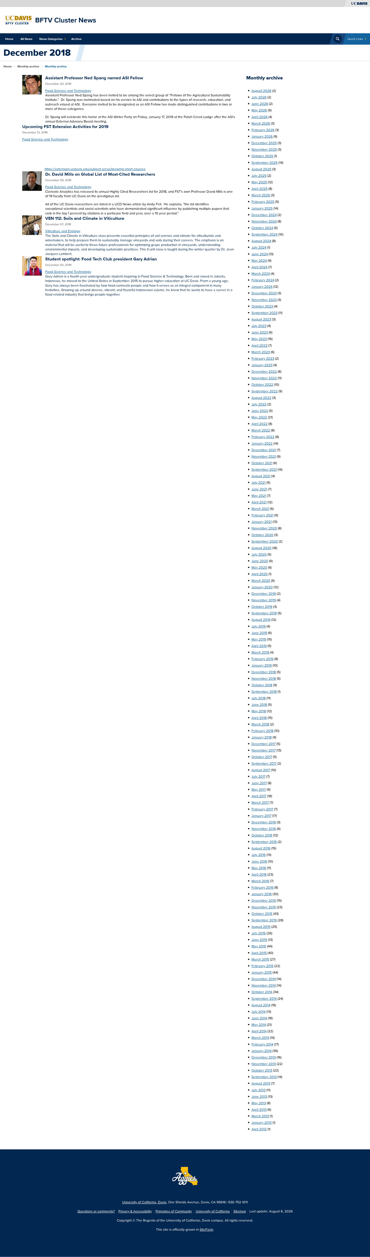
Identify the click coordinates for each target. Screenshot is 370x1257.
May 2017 (258, 789)
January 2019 (261, 665)
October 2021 (261, 462)
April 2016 (259, 874)
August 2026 (261, 90)
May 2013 (258, 1103)
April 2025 (259, 188)
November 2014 (263, 985)
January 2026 (262, 136)
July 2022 (259, 404)
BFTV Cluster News (65, 20)
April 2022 (259, 423)
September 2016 (264, 841)
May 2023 (259, 338)
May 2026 (259, 110)
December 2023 (264, 293)
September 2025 (264, 162)
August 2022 (261, 397)
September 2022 (264, 391)
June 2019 (259, 632)
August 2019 (260, 619)
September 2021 (264, 469)
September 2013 (264, 1076)
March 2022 (260, 430)
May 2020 (259, 567)
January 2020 (262, 587)
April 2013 (259, 1109)
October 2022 (262, 384)
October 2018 (261, 685)
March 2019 (260, 652)
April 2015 (259, 952)
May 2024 (259, 260)
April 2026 (259, 116)
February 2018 (262, 730)
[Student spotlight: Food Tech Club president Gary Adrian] (32, 265)
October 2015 (261, 913)
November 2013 (263, 1063)
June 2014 (259, 1018)
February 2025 (262, 201)
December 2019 (263, 593)
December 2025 (264, 142)
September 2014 (264, 998)
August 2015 (260, 926)
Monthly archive (28, 66)
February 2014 (262, 1044)
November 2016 (263, 828)
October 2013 (261, 1070)
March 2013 (260, 1116)
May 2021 (258, 495)
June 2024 (259, 254)
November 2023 (264, 299)
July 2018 (258, 698)
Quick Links (355, 39)
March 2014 (260, 1037)
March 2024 (260, 273)
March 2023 (260, 351)
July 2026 (259, 97)
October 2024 (262, 227)
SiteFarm (206, 1229)
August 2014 (260, 1005)
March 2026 (260, 123)
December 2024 (264, 214)
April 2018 (259, 717)
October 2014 (261, 991)
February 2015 (262, 965)
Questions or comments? (96, 1211)
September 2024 (264, 234)
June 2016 (259, 861)
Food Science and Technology (68, 90)
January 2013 (261, 1122)
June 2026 (259, 103)
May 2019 (258, 639)
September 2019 (264, 613)
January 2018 (261, 737)
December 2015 (263, 900)
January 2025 (262, 208)
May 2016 (258, 867)
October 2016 (261, 835)
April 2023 (259, 345)
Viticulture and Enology (62, 231)
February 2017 (262, 809)
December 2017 (263, 743)
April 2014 (259, 1031)
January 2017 (261, 815)
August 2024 (261, 240)
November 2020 (264, 528)
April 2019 (259, 645)
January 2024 (261, 286)
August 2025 (261, 169)
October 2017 (261, 756)
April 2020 (259, 573)
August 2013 (260, 1083)
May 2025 (259, 182)
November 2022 (264, 378)
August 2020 (261, 547)
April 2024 (259, 267)
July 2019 (258, 626)
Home (9, 39)
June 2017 (259, 782)
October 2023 (262, 306)
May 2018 (258, 711)
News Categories (51, 39)
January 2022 (262, 443)
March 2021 (260, 508)
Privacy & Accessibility (135, 1211)
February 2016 (262, 887)
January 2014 (261, 1050)
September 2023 (264, 312)
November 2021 (263, 456)
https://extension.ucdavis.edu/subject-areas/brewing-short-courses (95, 168)
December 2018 (263, 672)
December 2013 (263, 1057)
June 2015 (259, 939)
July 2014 (258, 1011)
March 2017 (260, 802)
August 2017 (260, 769)
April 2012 (259, 1129)
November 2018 (263, 678)
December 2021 (263, 449)
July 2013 (258, 1089)
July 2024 (258, 247)
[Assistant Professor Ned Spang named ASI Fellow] (32, 84)
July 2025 (259, 175)
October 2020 (262, 534)
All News (26, 39)
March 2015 (260, 959)
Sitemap (239, 1211)
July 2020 (259, 554)
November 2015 (263, 907)
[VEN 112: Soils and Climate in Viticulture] (32, 224)
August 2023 (261, 319)
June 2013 (259, 1096)
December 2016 (263, 822)
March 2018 (260, 724)
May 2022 (259, 417)
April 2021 (259, 502)
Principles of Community (174, 1211)
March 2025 (260, 195)
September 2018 (264, 691)
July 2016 (258, 854)
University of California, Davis (144, 1202)
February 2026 (262, 129)
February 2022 (262, 436)
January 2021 (261, 521)
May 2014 (258, 1024)
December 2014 (263, 978)
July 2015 (258, 933)
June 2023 (259, 332)
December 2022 (264, 371)
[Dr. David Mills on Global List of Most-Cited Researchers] (32, 180)
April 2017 (258, 796)
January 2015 (261, 972)
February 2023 (262, 358)
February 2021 (262, 515)
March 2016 (260, 880)
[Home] (18, 19)
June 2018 (259, 704)
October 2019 (261, 606)
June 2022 (259, 410)
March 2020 (260, 580)
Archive (76, 39)
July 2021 (258, 482)
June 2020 (259, 560)
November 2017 (263, 750)
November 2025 (264, 149)
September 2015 (264, 920)
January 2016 (261, 893)
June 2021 (259, 489)
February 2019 (262, 658)
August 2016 (260, 848)
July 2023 (258, 325)
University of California (213, 1211)
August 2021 (260, 475)
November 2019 (263, 600)
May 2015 (258, 946)
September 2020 (264, 541)
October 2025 (262, 155)
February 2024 (262, 280)
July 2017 (258, 776)
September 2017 (263, 763)
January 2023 (261, 364)
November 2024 (264, 221)
